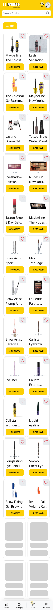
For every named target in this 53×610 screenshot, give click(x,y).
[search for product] (48, 13)
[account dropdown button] (48, 5)
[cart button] (42, 5)
